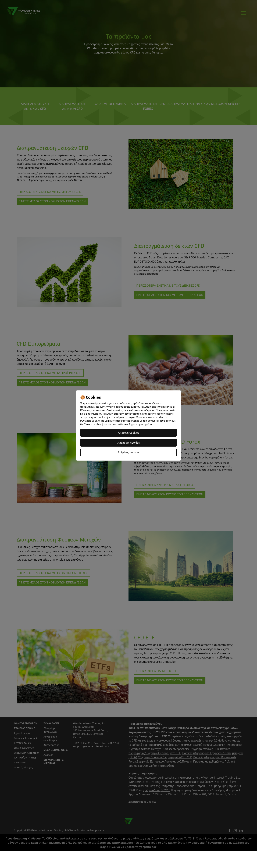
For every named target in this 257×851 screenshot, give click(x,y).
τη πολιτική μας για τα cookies (107, 424)
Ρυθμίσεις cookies (128, 452)
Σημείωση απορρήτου (141, 424)
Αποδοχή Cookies (128, 433)
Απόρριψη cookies (128, 442)
